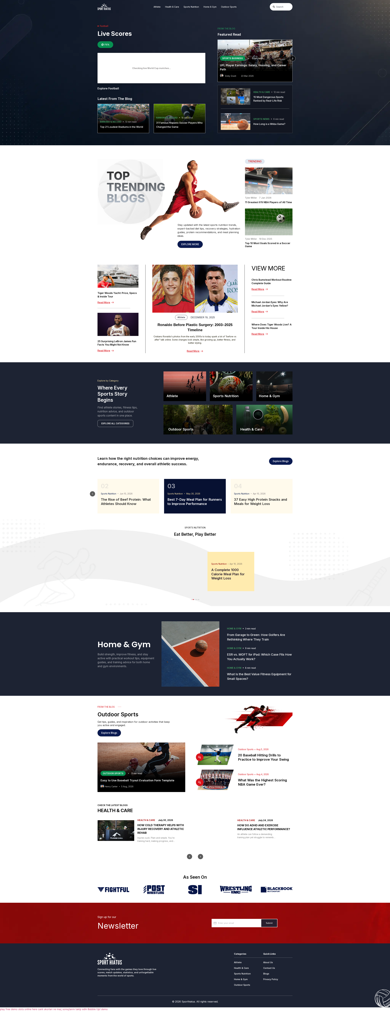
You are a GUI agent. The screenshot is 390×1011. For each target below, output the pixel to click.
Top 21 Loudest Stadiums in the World (121, 126)
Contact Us (269, 968)
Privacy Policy (270, 979)
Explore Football (108, 88)
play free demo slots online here (18, 1009)
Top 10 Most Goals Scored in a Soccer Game (267, 245)
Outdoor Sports (229, 6)
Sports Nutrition (191, 6)
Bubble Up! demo (98, 1009)
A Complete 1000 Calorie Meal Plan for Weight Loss (228, 574)
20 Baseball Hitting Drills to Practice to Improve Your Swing (263, 757)
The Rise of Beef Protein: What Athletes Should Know (126, 502)
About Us (268, 962)
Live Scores (115, 33)
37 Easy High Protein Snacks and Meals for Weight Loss (260, 502)
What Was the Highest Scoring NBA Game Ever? (262, 782)
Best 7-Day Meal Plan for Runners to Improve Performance (194, 502)
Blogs (266, 973)
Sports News (261, 119)
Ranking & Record (110, 121)
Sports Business (232, 58)
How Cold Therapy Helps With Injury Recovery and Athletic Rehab (160, 829)
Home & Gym (210, 6)
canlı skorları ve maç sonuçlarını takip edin (62, 1009)
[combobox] (281, 7)
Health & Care (172, 6)
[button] (217, 58)
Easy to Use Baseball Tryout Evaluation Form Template (137, 780)
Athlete (157, 6)
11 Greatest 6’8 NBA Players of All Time (268, 202)
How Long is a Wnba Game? (269, 123)
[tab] (105, 44)
